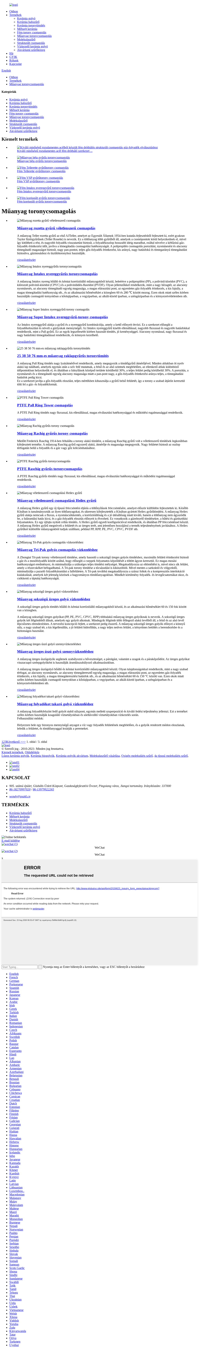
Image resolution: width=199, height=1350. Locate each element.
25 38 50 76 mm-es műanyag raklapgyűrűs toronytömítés (63, 356)
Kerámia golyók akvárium (72, 755)
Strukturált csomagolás (31, 43)
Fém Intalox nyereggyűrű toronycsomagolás (44, 191)
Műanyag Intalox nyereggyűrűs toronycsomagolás (57, 274)
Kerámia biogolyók (42, 755)
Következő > (14, 741)
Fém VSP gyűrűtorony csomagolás (38, 181)
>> (24, 741)
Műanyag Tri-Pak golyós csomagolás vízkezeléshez (57, 550)
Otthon (13, 11)
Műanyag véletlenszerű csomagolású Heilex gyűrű (56, 500)
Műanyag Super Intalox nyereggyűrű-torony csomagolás (62, 317)
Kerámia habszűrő (28, 22)
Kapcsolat (15, 64)
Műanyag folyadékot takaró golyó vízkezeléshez (55, 704)
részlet (32, 259)
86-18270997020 (20, 789)
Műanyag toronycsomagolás (34, 36)
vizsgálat (22, 259)
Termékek (15, 15)
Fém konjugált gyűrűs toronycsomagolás (42, 201)
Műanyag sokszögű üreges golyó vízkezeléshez (53, 599)
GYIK (13, 57)
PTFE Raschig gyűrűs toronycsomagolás (49, 469)
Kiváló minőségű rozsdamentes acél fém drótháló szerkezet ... (55, 151)
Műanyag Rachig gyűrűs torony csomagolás (52, 433)
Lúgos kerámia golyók (15, 755)
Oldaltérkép (32, 752)
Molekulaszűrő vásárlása (105, 755)
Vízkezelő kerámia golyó (32, 46)
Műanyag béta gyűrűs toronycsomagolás (42, 161)
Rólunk (13, 60)
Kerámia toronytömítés (31, 25)
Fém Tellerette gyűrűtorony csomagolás (41, 171)
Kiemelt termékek (12, 752)
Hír (11, 53)
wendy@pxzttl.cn (19, 796)
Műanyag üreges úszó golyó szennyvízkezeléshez (55, 651)
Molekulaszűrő (26, 39)
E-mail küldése (11, 840)
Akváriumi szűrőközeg (31, 50)
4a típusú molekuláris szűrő (171, 755)
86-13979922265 (43, 789)
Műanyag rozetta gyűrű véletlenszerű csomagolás (56, 228)
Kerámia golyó (26, 18)
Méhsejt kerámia (27, 29)
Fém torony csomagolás (31, 32)
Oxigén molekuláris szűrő (137, 755)
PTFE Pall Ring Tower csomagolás (45, 405)
